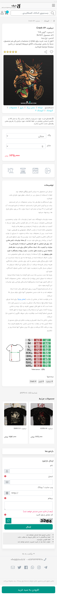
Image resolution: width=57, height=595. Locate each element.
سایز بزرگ (30, 107)
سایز (49, 145)
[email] (13, 568)
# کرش (41, 381)
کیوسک (46, 21)
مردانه (40, 107)
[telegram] (45, 568)
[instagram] (39, 568)
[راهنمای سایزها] (10, 171)
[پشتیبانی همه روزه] (47, 171)
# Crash (33, 381)
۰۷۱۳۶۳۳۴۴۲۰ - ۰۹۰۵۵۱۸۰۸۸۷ (27, 559)
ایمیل (50, 476)
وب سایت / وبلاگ (45, 487)
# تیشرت (49, 381)
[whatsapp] (32, 568)
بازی (22, 107)
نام (51, 465)
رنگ (49, 135)
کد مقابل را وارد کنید (44, 514)
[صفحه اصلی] (54, 21)
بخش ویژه (21, 299)
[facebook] (26, 568)
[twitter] (19, 568)
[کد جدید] (8, 520)
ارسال (28, 527)
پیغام (50, 498)
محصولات (13, 107)
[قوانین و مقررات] (22, 171)
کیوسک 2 (39, 110)
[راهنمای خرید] (34, 171)
